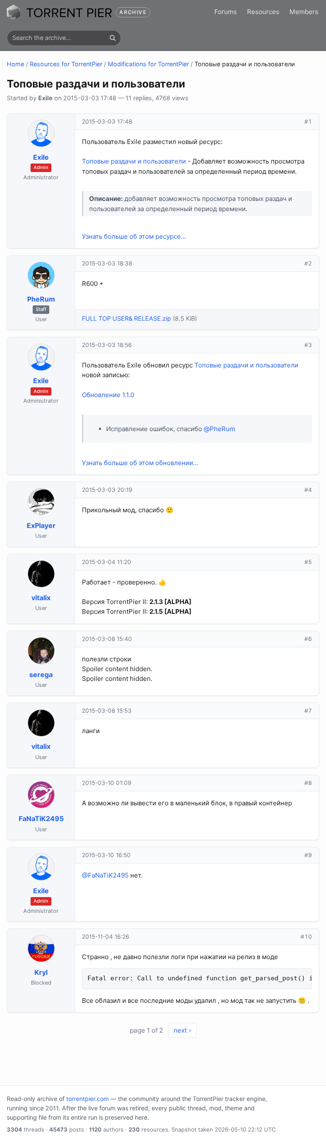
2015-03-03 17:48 (107, 121)
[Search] (112, 37)
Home (15, 64)
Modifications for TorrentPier (148, 64)
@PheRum (219, 429)
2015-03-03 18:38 (107, 263)
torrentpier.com (87, 1098)
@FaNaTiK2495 (105, 875)
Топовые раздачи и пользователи (134, 161)
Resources (263, 12)
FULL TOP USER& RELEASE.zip (126, 318)
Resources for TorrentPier (66, 64)
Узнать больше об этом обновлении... (140, 463)
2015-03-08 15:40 (107, 638)
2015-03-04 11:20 (106, 562)
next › (182, 1030)
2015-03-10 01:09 (106, 782)
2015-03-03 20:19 (107, 489)
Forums (225, 12)
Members (303, 12)
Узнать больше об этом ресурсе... (134, 236)
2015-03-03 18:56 (107, 345)
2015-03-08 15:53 (107, 710)
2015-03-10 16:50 (106, 855)
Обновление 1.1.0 (108, 395)
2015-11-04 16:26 (105, 936)
